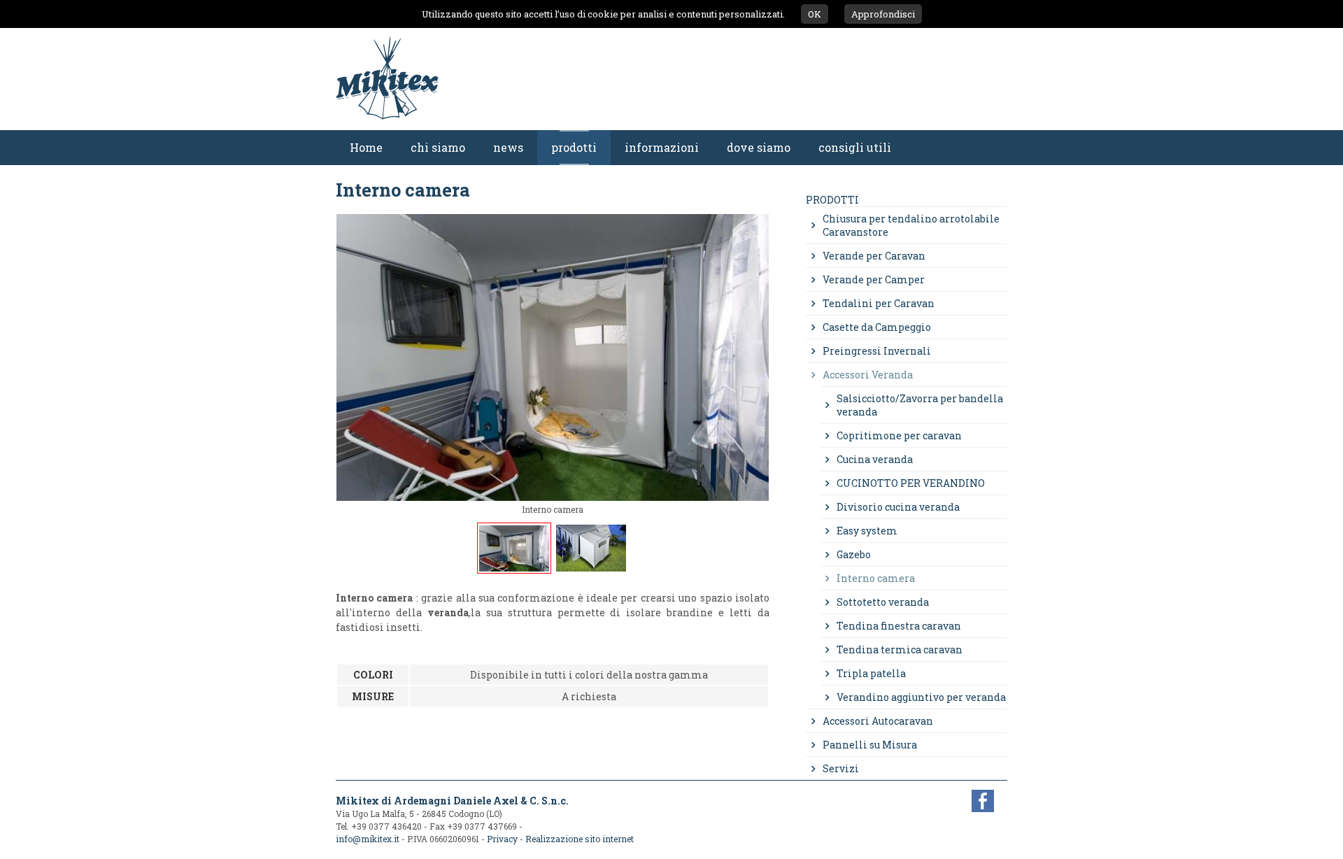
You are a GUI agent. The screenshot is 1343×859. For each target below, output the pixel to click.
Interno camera (876, 578)
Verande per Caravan (874, 255)
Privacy (502, 838)
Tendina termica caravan (899, 649)
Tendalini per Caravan (879, 303)
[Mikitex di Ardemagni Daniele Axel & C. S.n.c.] (387, 122)
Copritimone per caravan (899, 435)
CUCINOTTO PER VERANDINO (911, 483)
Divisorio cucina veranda (898, 506)
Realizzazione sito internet (579, 838)
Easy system (867, 530)
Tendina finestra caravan (899, 625)
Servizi (841, 768)
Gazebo (854, 554)
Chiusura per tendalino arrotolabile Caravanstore (911, 225)
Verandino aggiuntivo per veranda (921, 697)
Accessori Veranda (868, 374)
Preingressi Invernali (877, 350)
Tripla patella (871, 673)
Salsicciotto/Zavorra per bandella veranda (920, 405)
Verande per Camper (874, 279)
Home (366, 147)
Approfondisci (883, 14)
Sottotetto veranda (883, 602)
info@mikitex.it (367, 838)
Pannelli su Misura (870, 744)
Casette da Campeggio (877, 327)
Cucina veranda (875, 459)
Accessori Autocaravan (878, 720)
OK (814, 14)
